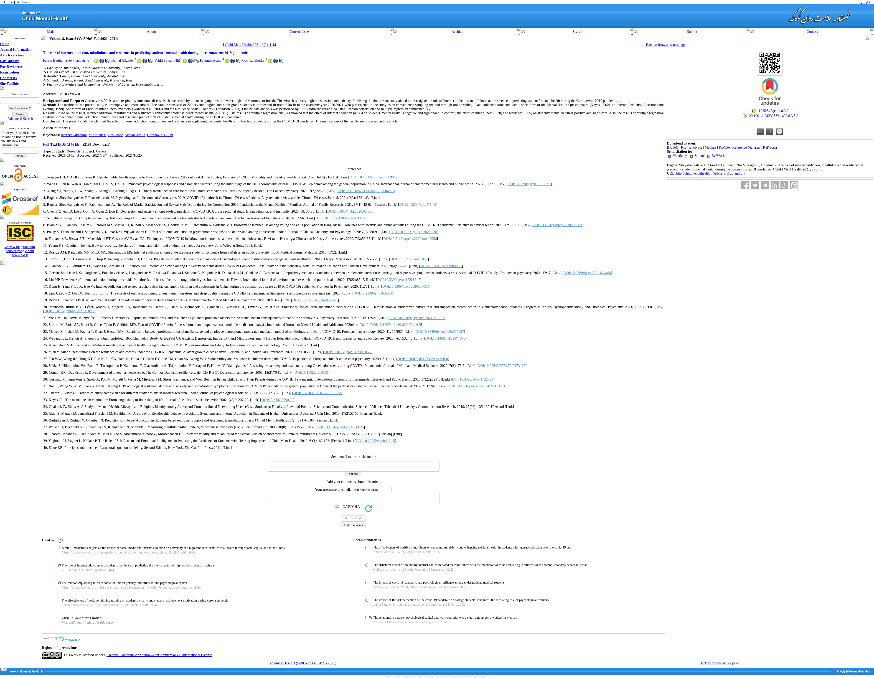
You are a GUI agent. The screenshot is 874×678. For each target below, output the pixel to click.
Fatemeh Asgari (211, 60)
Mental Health (135, 135)
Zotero (699, 155)
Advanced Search (20, 119)
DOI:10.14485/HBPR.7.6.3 (445, 338)
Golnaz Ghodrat (253, 60)
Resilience (115, 135)
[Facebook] (745, 185)
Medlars (710, 147)
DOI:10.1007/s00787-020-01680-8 (422, 359)
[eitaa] (794, 185)
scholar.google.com (20, 251)
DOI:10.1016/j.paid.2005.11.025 (340, 427)
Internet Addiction (74, 135)
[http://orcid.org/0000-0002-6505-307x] (227, 62)
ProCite (724, 147)
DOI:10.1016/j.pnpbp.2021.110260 (69, 311)
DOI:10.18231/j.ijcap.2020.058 (414, 232)
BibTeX (672, 147)
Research (73, 151)
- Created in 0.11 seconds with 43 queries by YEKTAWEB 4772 (456, 676)
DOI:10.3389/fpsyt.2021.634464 (587, 273)
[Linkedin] (775, 185)
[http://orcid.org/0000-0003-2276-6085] (270, 62)
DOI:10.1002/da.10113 (311, 372)
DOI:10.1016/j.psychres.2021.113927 (417, 318)
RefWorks (770, 147)
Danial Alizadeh (123, 60)
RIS (684, 147)
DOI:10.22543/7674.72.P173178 (501, 366)
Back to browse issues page (666, 45)
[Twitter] (755, 185)
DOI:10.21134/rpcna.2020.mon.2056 (410, 239)
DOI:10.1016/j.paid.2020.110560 (348, 352)
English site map (413, 676)
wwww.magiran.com (20, 247)
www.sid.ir (20, 255)
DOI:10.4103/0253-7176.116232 (317, 393)
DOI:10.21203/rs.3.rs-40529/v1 (315, 300)
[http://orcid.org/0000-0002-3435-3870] (96, 62)
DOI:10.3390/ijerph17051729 (529, 184)
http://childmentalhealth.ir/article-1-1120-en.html (710, 173)
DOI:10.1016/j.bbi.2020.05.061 (350, 211)
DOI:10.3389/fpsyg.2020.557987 (440, 331)
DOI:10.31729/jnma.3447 (409, 259)
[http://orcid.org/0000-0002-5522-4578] (139, 62)
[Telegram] (765, 185)
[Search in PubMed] (107, 62)
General (101, 151)
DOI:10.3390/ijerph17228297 (473, 379)
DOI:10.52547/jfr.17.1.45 (417, 204)
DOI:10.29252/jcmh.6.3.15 (375, 441)
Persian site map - (393, 676)
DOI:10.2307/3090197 (277, 400)
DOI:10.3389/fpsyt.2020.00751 (405, 286)
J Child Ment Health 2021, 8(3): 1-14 (249, 45)
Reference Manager (746, 147)
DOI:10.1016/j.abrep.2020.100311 (557, 225)
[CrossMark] (769, 107)
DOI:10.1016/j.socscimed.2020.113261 (477, 386)
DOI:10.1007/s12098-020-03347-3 (342, 218)
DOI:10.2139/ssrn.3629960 (373, 293)
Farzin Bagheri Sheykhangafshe (66, 60)
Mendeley (680, 155)
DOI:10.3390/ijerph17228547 (398, 280)
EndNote (695, 147)
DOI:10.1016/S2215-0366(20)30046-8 (366, 191)
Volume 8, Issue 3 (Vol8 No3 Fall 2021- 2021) (302, 663)
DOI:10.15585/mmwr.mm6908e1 (375, 177)
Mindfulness (97, 135)
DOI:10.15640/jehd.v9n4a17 (441, 266)
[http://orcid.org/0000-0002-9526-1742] (185, 62)
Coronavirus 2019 (160, 135)
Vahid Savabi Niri (167, 60)
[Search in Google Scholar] (101, 62)
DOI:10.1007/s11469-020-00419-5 (396, 325)
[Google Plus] (784, 185)
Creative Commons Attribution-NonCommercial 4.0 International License (159, 655)
